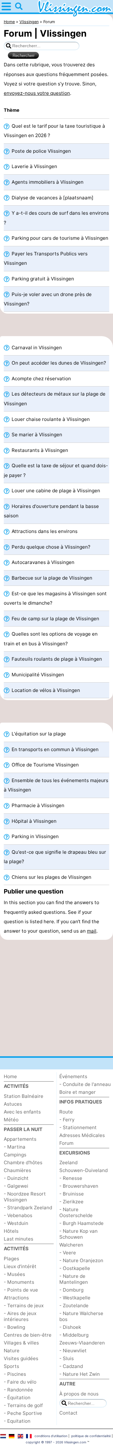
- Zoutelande (74, 1305)
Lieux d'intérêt (20, 1266)
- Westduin (16, 1223)
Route (66, 1112)
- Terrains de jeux (24, 1305)
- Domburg (71, 1290)
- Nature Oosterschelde (76, 1212)
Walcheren (71, 1245)
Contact (68, 1413)
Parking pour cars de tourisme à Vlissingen (59, 238)
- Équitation (17, 1397)
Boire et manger (77, 1092)
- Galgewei (16, 1186)
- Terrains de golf (23, 1405)
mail (91, 931)
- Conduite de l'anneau (85, 1084)
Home (10, 1076)
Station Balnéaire (23, 1096)
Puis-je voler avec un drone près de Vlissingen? (48, 299)
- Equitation (17, 1421)
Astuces (13, 1104)
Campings (15, 1155)
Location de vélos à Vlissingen (45, 690)
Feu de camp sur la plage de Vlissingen (54, 619)
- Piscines (15, 1374)
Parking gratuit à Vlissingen (42, 279)
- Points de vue (21, 1290)
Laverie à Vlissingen (33, 166)
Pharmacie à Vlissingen (37, 805)
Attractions (16, 1298)
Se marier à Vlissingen (36, 435)
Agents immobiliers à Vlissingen (46, 182)
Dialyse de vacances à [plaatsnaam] (52, 198)
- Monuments (19, 1282)
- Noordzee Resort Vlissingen (25, 1197)
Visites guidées (21, 1358)
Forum (66, 1143)
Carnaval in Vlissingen (36, 348)
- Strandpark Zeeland (28, 1208)
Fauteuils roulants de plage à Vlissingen (56, 659)
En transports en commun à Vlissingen (54, 749)
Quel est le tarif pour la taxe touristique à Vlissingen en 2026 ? (54, 130)
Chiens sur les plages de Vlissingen (50, 877)
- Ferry (66, 1120)
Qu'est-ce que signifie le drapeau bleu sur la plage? (55, 856)
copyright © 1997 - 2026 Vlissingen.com (56, 1442)
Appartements (20, 1139)
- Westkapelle (74, 1298)
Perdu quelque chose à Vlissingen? (50, 547)
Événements (73, 1076)
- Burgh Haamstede (81, 1223)
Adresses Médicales (82, 1135)
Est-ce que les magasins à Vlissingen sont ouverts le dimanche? (55, 598)
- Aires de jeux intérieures (20, 1316)
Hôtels (11, 1231)
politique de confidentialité (91, 1436)
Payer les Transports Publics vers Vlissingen (46, 258)
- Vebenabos (18, 1215)
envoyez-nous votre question (37, 93)
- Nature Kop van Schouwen (78, 1234)
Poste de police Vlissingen (40, 151)
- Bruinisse (71, 1194)
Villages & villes (21, 1343)
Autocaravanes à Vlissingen (42, 562)
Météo (11, 1120)
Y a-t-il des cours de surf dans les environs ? (56, 217)
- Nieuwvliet (73, 1351)
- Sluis (66, 1358)
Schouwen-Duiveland (83, 1170)
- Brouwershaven (78, 1186)
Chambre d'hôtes (23, 1162)
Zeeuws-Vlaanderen (82, 1343)
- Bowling (14, 1327)
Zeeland (68, 1162)
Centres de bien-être (27, 1335)
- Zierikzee (71, 1202)
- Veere (67, 1253)
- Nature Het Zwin (79, 1374)
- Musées (14, 1274)
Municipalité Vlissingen (37, 675)
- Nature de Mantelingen (73, 1279)
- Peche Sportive (23, 1413)
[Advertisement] (56, 326)
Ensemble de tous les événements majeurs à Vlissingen (56, 785)
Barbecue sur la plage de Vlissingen (51, 578)
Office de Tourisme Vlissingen (44, 765)
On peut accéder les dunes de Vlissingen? (58, 363)
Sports (11, 1366)
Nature (11, 1351)
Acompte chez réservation (40, 378)
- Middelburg (74, 1335)
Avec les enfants (22, 1112)
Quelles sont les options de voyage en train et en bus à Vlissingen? (51, 638)
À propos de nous (79, 1394)
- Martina (14, 1147)
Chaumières (17, 1170)
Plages (11, 1259)
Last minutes (18, 1239)
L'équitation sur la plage (38, 734)
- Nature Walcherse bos (81, 1316)
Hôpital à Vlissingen (33, 821)
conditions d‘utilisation (51, 1436)
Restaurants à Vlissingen (39, 450)
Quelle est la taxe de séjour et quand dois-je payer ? (56, 470)
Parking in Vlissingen (34, 836)
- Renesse (70, 1178)
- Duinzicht (16, 1178)
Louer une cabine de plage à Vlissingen (55, 491)
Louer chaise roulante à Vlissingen (50, 419)
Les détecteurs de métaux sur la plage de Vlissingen (54, 398)
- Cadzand (71, 1366)
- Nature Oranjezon (81, 1260)
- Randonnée (18, 1390)
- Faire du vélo (20, 1382)
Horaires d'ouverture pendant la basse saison (51, 511)
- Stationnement (78, 1127)
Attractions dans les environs (44, 531)
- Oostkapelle (74, 1268)
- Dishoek (70, 1327)
